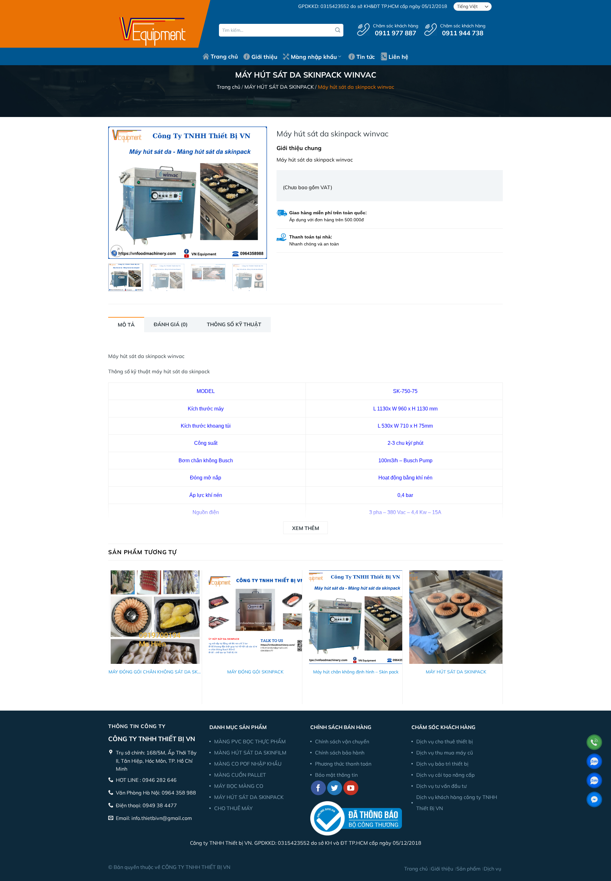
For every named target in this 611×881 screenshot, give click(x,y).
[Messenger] (594, 799)
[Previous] (119, 192)
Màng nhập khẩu (314, 56)
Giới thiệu (264, 56)
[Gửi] (337, 30)
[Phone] (594, 742)
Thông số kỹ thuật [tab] (234, 324)
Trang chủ (224, 56)
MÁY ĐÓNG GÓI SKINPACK (255, 672)
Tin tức (365, 56)
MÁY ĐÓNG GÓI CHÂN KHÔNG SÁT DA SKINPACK (155, 672)
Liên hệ (398, 56)
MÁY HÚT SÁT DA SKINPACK (279, 87)
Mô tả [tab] (126, 324)
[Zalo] (594, 761)
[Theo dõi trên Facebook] (318, 788)
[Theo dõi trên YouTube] (350, 788)
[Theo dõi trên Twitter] (334, 788)
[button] (116, 251)
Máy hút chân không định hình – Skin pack (355, 672)
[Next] (256, 192)
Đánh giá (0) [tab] (171, 324)
